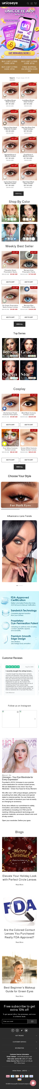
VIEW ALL (18, 193)
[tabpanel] (19, 33)
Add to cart (10, 282)
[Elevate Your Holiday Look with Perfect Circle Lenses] (19, 854)
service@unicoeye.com (24, 1056)
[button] (35, 719)
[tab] (18, 56)
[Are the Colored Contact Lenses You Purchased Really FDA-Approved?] (19, 908)
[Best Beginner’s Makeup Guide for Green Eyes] (19, 966)
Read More (19, 884)
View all (19, 324)
